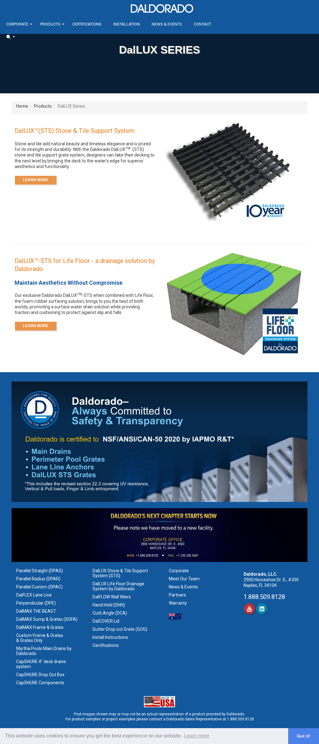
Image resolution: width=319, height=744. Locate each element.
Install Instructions (111, 637)
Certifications (87, 24)
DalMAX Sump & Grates (39, 619)
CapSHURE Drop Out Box (40, 674)
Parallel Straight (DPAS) (39, 570)
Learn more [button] (196, 735)
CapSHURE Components (40, 682)
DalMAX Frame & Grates (40, 627)
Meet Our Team (184, 578)
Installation (126, 24)
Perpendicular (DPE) (36, 603)
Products (50, 24)
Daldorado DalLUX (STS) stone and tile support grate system (79, 152)
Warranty (178, 603)
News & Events (167, 24)
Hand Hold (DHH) (109, 604)
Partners (177, 594)
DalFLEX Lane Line (34, 594)
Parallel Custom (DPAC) (39, 586)
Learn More (35, 180)
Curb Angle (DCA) (110, 613)
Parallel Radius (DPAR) (38, 578)
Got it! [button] (303, 735)
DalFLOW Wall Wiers (112, 596)
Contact (202, 24)
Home (22, 106)
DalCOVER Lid (106, 621)
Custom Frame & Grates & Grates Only (39, 638)
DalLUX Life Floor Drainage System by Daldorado (118, 586)
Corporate (17, 24)
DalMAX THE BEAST (36, 611)
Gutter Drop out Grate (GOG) (120, 629)
